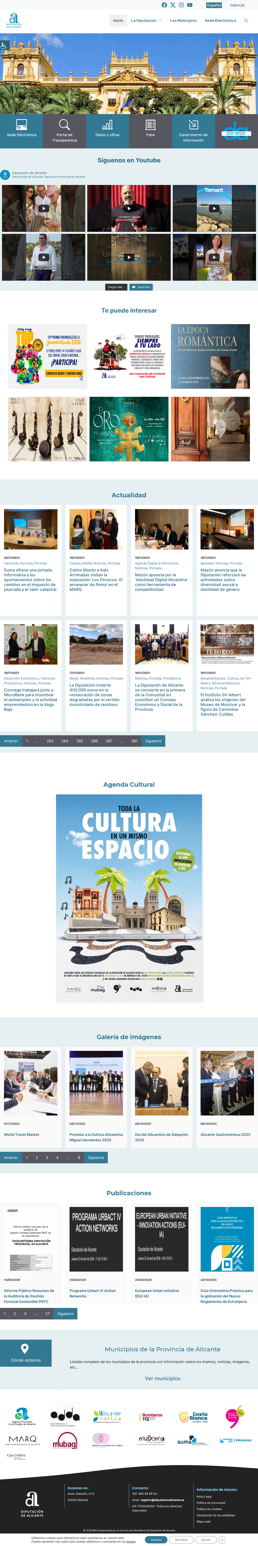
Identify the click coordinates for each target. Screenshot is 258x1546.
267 (109, 741)
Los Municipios (183, 20)
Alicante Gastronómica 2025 (225, 1134)
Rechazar (181, 1539)
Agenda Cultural (129, 784)
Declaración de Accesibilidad (216, 1515)
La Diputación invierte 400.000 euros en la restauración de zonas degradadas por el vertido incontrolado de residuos (95, 695)
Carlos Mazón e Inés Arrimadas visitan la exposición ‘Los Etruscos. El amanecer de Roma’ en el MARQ (96, 580)
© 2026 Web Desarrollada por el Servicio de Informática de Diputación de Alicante (129, 1530)
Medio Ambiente (82, 678)
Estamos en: (78, 1488)
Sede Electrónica (220, 20)
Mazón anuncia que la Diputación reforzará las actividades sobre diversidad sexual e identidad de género (223, 580)
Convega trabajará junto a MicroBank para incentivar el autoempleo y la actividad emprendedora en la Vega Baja (30, 700)
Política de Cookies (209, 1509)
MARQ (87, 563)
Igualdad (207, 563)
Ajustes (206, 1539)
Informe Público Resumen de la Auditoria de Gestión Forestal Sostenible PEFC (29, 1296)
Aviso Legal (204, 1496)
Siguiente (153, 741)
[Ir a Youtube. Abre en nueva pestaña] (190, 5)
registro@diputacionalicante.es (162, 1500)
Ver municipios (162, 1378)
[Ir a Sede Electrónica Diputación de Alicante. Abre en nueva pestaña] (21, 131)
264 (64, 741)
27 (47, 1314)
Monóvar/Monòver (226, 683)
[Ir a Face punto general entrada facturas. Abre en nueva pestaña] (150, 131)
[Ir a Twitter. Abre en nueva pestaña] (173, 5)
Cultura (75, 563)
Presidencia (172, 678)
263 (50, 741)
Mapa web (204, 1521)
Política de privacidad (211, 1502)
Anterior (11, 741)
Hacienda (11, 563)
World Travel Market (21, 1134)
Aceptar (156, 1539)
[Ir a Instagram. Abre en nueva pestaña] (181, 5)
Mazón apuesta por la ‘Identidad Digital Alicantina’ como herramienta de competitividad (161, 582)
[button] (246, 21)
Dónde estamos (26, 1360)
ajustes (130, 1541)
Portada (40, 563)
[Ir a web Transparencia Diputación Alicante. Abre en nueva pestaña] (64, 131)
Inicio (118, 20)
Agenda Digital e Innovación (156, 563)
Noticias (26, 563)
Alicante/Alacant (213, 678)
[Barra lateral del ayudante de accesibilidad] (5, 45)
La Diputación (143, 20)
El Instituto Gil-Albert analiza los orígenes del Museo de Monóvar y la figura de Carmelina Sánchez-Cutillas (223, 704)
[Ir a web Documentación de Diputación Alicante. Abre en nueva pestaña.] (107, 131)
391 (134, 741)
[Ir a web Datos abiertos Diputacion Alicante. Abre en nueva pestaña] (236, 131)
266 (94, 741)
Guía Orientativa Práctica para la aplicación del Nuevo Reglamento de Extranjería (227, 1296)
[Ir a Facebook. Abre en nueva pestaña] (164, 5)
